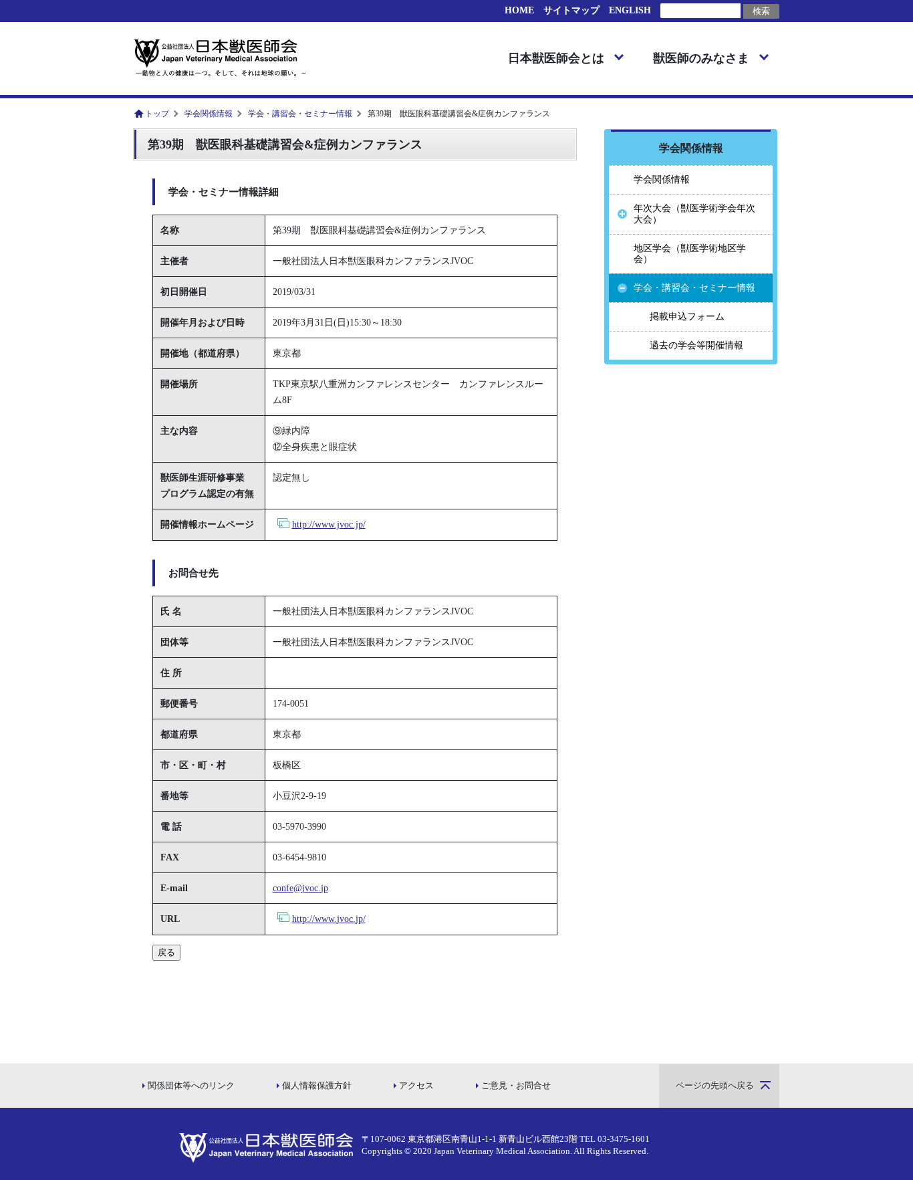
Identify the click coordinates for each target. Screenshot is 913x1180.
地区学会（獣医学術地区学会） (690, 254)
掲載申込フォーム (687, 317)
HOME (519, 10)
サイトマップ (571, 10)
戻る (166, 952)
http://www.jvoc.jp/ (329, 524)
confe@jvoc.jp (300, 888)
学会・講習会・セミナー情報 (300, 113)
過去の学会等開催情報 (696, 345)
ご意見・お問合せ (516, 1085)
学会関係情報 (208, 113)
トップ (157, 113)
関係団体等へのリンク (191, 1085)
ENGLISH (630, 10)
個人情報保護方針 (317, 1085)
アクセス (416, 1085)
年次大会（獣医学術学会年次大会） (694, 214)
